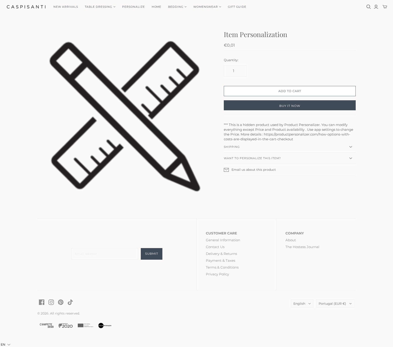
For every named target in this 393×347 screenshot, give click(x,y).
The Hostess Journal (302, 247)
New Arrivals (65, 6)
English (299, 304)
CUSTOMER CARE (221, 233)
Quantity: (231, 60)
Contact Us (215, 247)
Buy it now (289, 106)
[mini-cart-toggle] (384, 6)
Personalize (133, 6)
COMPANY (294, 233)
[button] (5, 344)
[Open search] (368, 7)
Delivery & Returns (221, 253)
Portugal (332, 304)
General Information (223, 240)
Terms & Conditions (222, 267)
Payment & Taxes (220, 260)
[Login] (376, 6)
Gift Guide (237, 6)
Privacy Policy (217, 274)
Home (156, 6)
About (290, 240)
